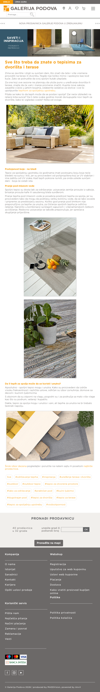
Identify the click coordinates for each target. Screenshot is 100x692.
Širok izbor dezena (16, 466)
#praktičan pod (43, 491)
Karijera (10, 584)
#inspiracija (48, 477)
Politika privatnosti (63, 612)
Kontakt (10, 579)
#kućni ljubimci (65, 491)
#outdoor (12, 484)
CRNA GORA (21, 2)
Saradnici (11, 574)
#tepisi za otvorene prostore (61, 484)
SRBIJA (6, 2)
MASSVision (54, 687)
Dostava (55, 584)
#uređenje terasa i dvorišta (75, 477)
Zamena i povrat (16, 628)
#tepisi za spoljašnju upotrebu (24, 504)
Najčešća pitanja (16, 618)
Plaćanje (55, 579)
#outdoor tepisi (31, 484)
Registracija (58, 564)
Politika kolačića (61, 617)
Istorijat (10, 569)
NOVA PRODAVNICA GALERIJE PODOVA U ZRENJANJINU (50, 23)
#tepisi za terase (66, 497)
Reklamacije (13, 633)
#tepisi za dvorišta (41, 497)
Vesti (8, 639)
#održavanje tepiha (26, 477)
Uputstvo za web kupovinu (68, 569)
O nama (10, 564)
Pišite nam (12, 613)
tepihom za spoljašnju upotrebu (36, 90)
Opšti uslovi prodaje (18, 590)
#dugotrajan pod (17, 497)
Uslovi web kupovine (64, 574)
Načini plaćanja (15, 623)
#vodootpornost (55, 504)
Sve (9, 477)
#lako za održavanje (18, 491)
